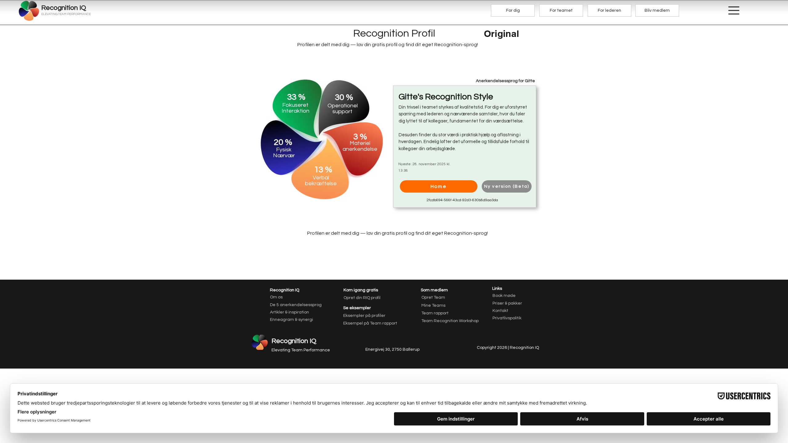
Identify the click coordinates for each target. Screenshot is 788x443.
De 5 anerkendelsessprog (296, 305)
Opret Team (433, 297)
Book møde (504, 295)
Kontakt (500, 311)
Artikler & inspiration (289, 312)
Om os (276, 297)
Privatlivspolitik (506, 318)
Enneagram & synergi (291, 319)
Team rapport (434, 313)
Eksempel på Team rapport (365, 323)
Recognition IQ (293, 341)
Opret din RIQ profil (362, 298)
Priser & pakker (507, 303)
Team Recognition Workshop (449, 321)
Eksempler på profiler (364, 315)
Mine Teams (433, 305)
